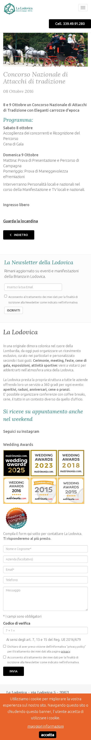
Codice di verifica (16, 623)
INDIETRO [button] (20, 235)
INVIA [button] (14, 671)
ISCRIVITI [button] (13, 310)
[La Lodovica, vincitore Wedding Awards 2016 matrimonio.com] (16, 490)
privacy (65, 651)
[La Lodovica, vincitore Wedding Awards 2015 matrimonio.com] (43, 490)
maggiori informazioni (46, 726)
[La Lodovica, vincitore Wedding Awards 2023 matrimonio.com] (43, 462)
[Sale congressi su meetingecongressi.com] (16, 517)
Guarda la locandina (20, 221)
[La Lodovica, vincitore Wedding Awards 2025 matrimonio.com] (16, 462)
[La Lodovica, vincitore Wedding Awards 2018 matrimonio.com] (71, 462)
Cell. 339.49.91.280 (70, 24)
